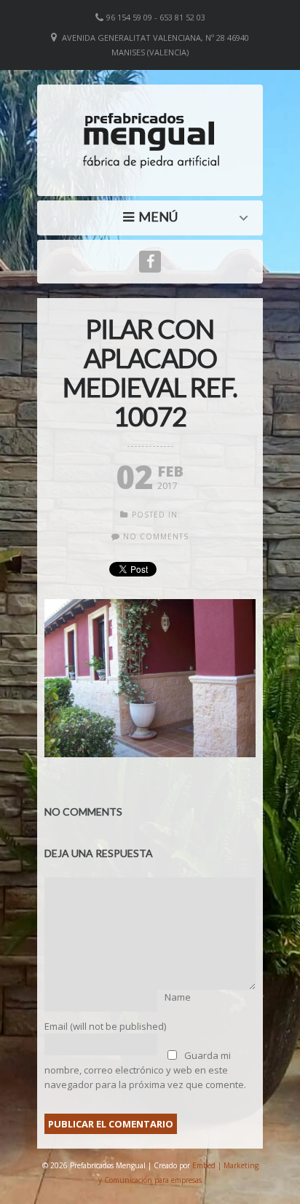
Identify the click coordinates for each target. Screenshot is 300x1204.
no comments (156, 536)
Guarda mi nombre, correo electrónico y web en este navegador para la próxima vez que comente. (145, 1070)
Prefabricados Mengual (153, 216)
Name (178, 997)
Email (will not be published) (105, 1026)
